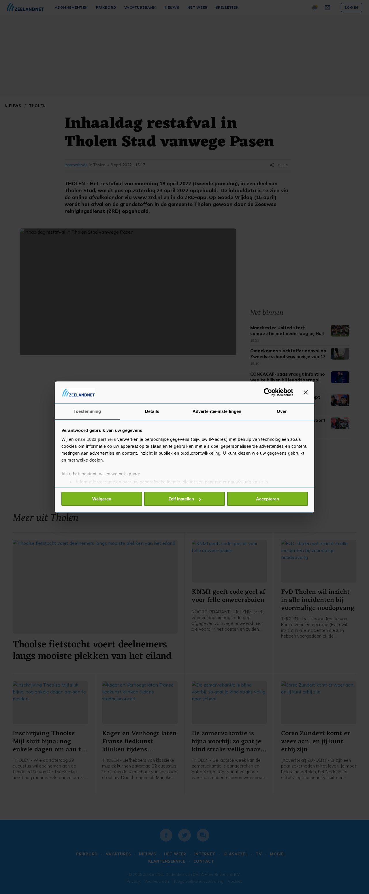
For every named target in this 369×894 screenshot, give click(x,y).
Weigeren (101, 498)
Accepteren (267, 498)
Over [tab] (282, 411)
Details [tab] (152, 411)
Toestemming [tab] (87, 411)
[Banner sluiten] (306, 392)
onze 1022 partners (95, 439)
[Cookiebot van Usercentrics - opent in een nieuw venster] (268, 392)
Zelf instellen (181, 498)
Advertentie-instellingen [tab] (217, 411)
